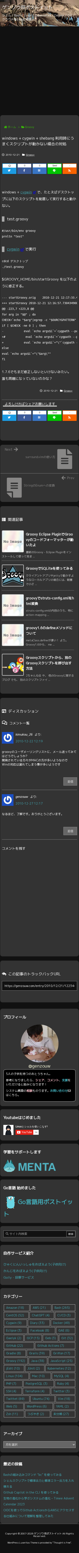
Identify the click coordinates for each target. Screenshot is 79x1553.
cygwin (26, 192)
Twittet (15, 1399)
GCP (33, 1338)
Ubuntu (41, 1399)
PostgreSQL (36, 1384)
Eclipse (13, 1330)
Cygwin (13, 1323)
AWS (39, 1308)
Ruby (63, 1384)
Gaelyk (13, 1338)
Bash (62, 1308)
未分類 (61, 1414)
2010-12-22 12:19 (29, 741)
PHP (11, 1384)
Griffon (61, 1353)
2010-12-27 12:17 (29, 803)
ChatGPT (41, 1315)
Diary (37, 1323)
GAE (63, 1330)
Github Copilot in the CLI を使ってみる (31, 1492)
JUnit (33, 1368)
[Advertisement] (39, 68)
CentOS (15, 1315)
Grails (37, 1353)
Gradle (13, 1353)
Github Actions (50, 1346)
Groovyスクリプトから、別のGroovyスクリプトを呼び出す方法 (49, 663)
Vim (64, 1399)
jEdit (13, 1368)
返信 (70, 781)
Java (37, 1361)
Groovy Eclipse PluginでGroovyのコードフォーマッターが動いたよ (50, 539)
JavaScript (61, 1361)
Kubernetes (59, 1368)
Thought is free (62, 1542)
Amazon (15, 1308)
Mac (38, 1376)
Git (67, 1338)
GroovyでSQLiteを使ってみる (49, 568)
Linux (14, 1376)
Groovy (29, 127)
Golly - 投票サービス (18, 1277)
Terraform (34, 1391)
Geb (50, 1338)
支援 (65, 1080)
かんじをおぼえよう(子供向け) (25, 1271)
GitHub (14, 1346)
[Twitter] (9, 170)
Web (11, 1406)
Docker (61, 1323)
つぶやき (35, 1414)
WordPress (37, 1406)
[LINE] (54, 170)
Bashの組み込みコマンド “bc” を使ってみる (32, 1475)
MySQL (61, 1376)
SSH (11, 1391)
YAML (62, 1406)
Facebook (40, 1330)
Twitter (61, 1391)
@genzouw (39, 1066)
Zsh (12, 1414)
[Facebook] (24, 170)
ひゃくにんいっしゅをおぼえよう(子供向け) (34, 1264)
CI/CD (64, 1315)
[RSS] (70, 170)
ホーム (12, 127)
